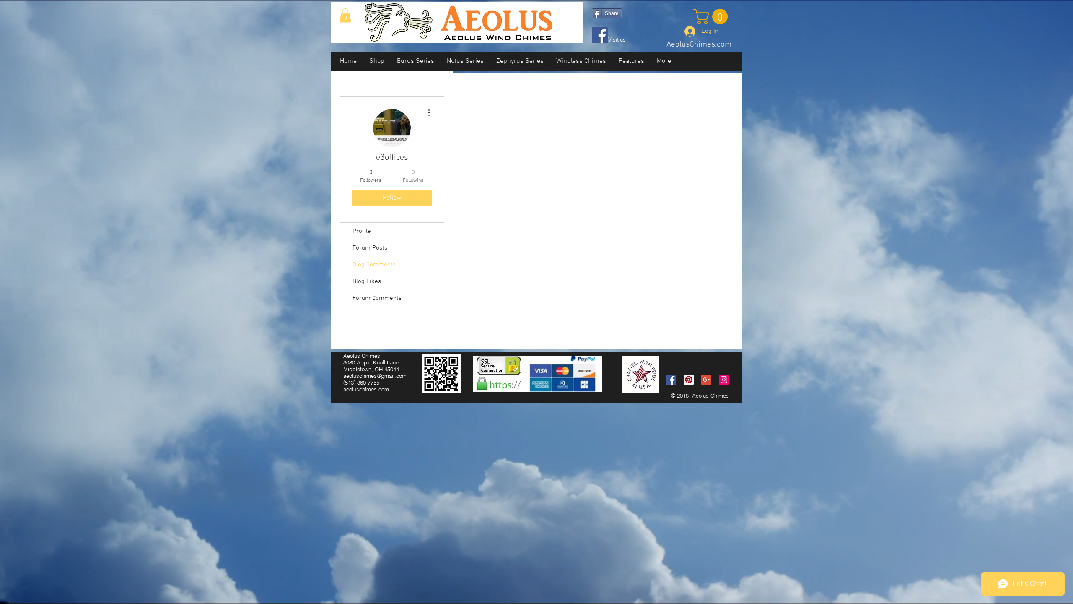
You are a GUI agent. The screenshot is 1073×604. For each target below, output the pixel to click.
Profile (361, 231)
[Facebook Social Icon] (671, 380)
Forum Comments (377, 298)
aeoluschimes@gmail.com (375, 375)
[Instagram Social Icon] (724, 380)
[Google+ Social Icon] (706, 380)
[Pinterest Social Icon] (689, 380)
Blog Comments (374, 264)
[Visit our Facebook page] (600, 35)
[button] (345, 15)
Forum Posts (369, 248)
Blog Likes (366, 281)
